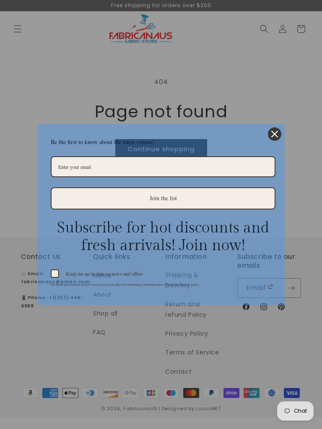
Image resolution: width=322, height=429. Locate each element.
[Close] (275, 134)
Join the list (163, 198)
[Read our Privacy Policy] (270, 287)
